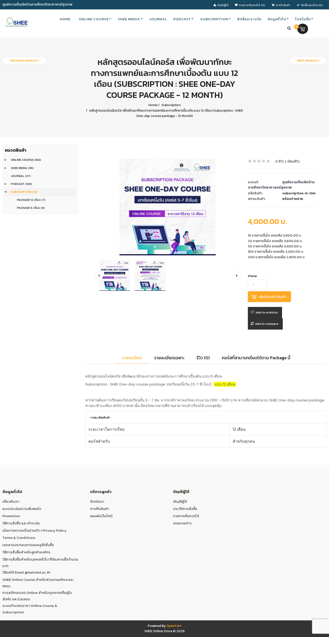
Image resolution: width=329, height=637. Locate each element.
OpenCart (173, 625)
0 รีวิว (279, 161)
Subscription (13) (24, 192)
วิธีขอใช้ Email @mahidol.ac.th (26, 572)
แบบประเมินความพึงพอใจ (21, 508)
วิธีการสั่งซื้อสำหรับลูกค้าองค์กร (26, 552)
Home (153, 105)
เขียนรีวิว (293, 161)
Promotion (11, 516)
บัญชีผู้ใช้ (180, 501)
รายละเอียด (132, 357)
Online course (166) (26, 160)
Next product (308, 60)
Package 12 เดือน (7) (31, 200)
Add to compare (266, 323)
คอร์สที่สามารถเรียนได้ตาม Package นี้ (256, 357)
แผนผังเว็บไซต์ (101, 516)
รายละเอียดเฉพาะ (169, 357)
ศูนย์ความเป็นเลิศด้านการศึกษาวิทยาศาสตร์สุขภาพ (281, 185)
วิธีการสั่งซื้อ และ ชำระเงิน (21, 523)
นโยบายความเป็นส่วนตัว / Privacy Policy (34, 530)
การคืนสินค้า (99, 508)
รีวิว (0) (203, 357)
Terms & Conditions (18, 537)
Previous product (24, 60)
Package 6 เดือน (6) (31, 208)
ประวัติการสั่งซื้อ (185, 508)
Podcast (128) (21, 184)
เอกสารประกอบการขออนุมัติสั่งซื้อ (28, 545)
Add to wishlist (267, 312)
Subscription (171, 105)
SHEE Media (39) (22, 168)
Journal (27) (21, 176)
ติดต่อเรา (97, 501)
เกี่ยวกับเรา (11, 501)
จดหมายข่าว (182, 523)
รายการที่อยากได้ (186, 516)
